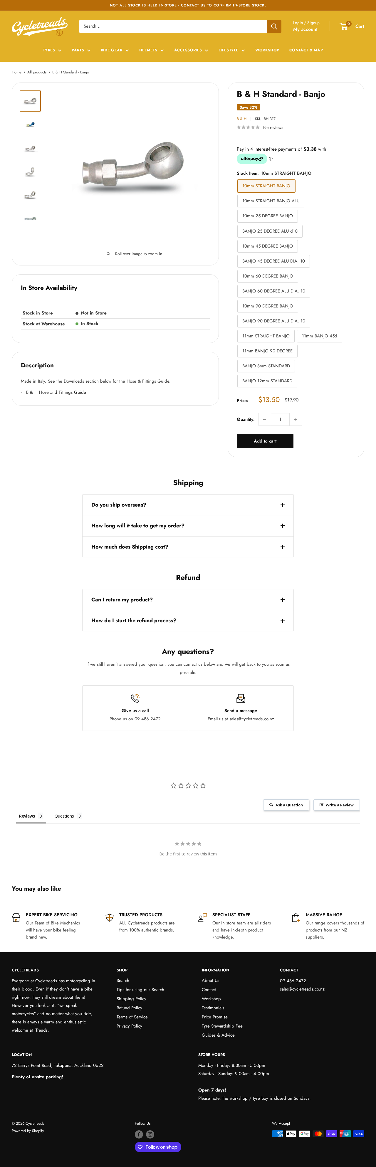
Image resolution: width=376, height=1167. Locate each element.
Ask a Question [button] (289, 805)
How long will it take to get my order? (137, 525)
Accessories (188, 50)
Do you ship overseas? (118, 505)
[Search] (274, 26)
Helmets (148, 50)
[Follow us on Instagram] (150, 1134)
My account (305, 29)
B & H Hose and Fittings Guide (56, 392)
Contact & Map (306, 50)
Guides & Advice (218, 1035)
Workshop (267, 50)
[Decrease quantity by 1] (264, 419)
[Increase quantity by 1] (296, 419)
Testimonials (213, 1008)
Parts (78, 50)
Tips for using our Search (140, 989)
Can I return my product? (122, 599)
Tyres (49, 50)
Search (123, 980)
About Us (210, 980)
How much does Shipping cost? (129, 547)
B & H (241, 119)
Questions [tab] (64, 816)
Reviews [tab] (27, 816)
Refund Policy (129, 1008)
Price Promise (215, 1017)
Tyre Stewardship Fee (222, 1026)
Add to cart (265, 441)
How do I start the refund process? (133, 620)
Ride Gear (111, 50)
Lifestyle (229, 50)
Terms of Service (132, 1017)
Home (16, 72)
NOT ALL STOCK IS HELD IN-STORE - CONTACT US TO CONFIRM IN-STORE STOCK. (188, 5)
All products (36, 72)
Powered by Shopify (28, 1131)
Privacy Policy (129, 1026)
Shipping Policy (131, 999)
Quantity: (246, 419)
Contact (209, 989)
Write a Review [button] (340, 805)
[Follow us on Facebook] (139, 1134)
